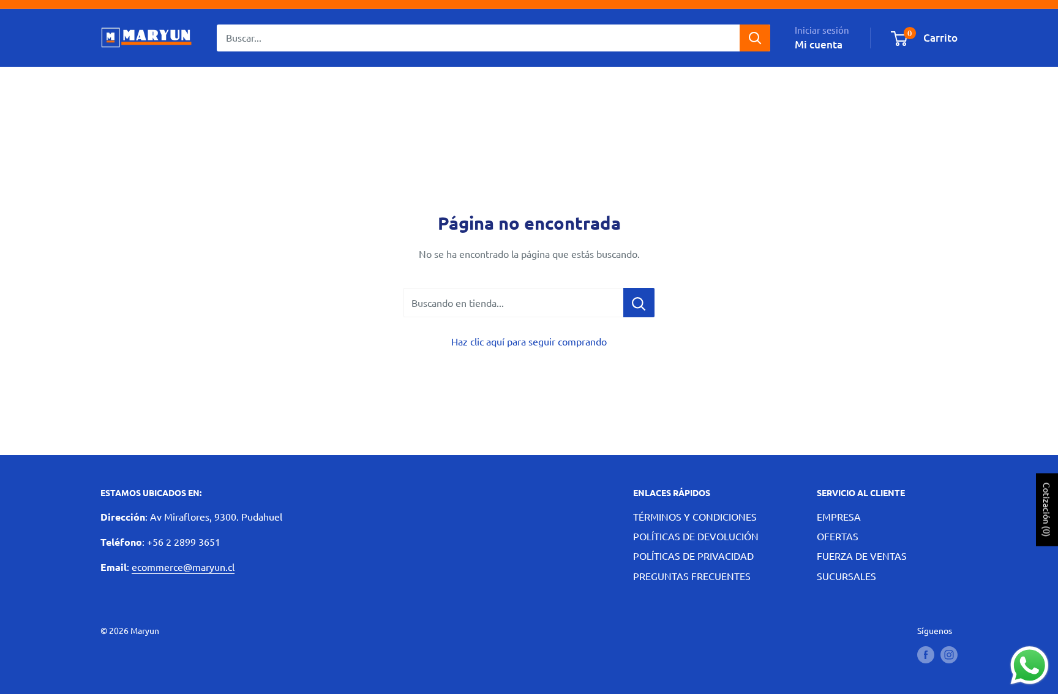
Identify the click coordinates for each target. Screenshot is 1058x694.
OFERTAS (837, 536)
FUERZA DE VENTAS (862, 555)
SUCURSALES (846, 576)
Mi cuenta (818, 44)
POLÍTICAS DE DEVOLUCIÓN (696, 536)
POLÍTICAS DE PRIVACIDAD (693, 555)
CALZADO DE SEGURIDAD (348, 86)
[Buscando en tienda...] (639, 302)
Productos (202, 86)
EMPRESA (839, 516)
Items (258, 86)
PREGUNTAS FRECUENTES (692, 576)
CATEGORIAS (129, 86)
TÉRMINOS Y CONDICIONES (695, 516)
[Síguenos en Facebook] (925, 654)
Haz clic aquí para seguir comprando (529, 341)
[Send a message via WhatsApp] (1029, 665)
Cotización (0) (1046, 509)
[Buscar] (755, 38)
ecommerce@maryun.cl (183, 566)
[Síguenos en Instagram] (949, 654)
